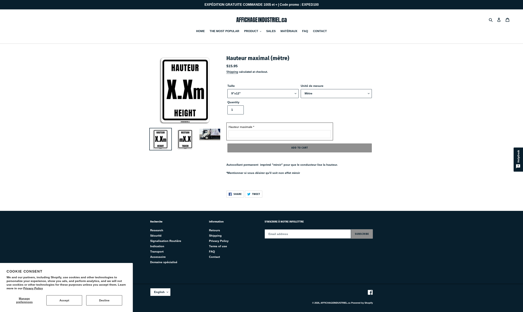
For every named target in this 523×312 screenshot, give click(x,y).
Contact (214, 256)
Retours (214, 230)
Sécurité (156, 235)
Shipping (232, 71)
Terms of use (218, 246)
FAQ (212, 251)
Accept (64, 300)
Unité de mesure (312, 85)
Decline (104, 300)
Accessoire (158, 256)
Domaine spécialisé (163, 262)
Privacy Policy (33, 288)
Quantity (233, 102)
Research (156, 230)
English (159, 292)
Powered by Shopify (362, 303)
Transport (157, 251)
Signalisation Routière (165, 241)
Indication (157, 246)
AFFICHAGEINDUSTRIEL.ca (335, 303)
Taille (231, 85)
